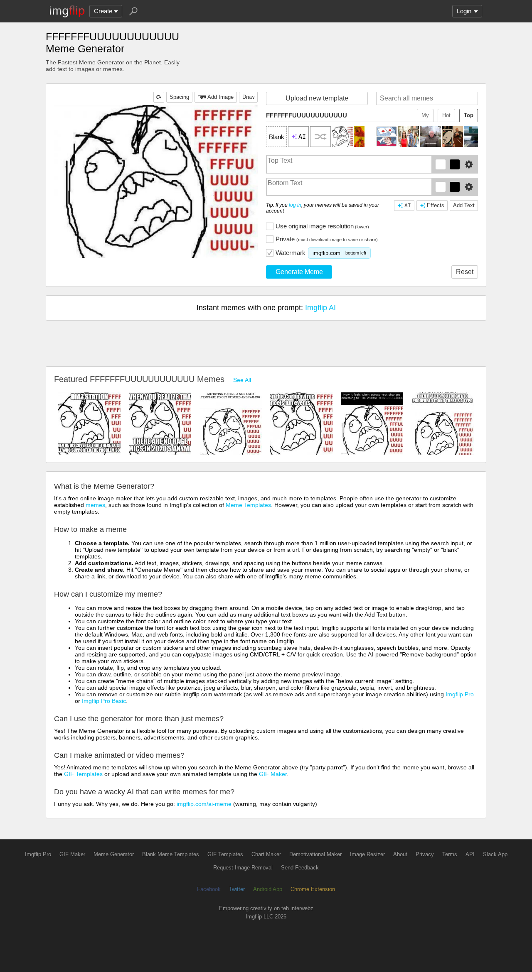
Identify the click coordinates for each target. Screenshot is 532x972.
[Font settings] (468, 164)
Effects (435, 205)
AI (407, 205)
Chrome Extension (313, 889)
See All (242, 380)
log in (295, 205)
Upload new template (317, 98)
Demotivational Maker (315, 854)
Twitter (237, 889)
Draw (248, 97)
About (400, 854)
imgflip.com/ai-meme (204, 804)
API (470, 854)
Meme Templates (248, 505)
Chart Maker (266, 854)
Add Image (220, 97)
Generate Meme (299, 271)
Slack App (495, 854)
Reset (464, 271)
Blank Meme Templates (170, 854)
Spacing (179, 97)
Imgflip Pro (460, 694)
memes (95, 505)
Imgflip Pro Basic (104, 701)
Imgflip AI (320, 308)
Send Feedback (300, 867)
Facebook (209, 889)
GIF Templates (83, 774)
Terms (449, 854)
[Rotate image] (158, 97)
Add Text (464, 205)
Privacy (425, 854)
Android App (267, 889)
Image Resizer (367, 854)
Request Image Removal (243, 867)
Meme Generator (114, 854)
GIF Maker (273, 774)
